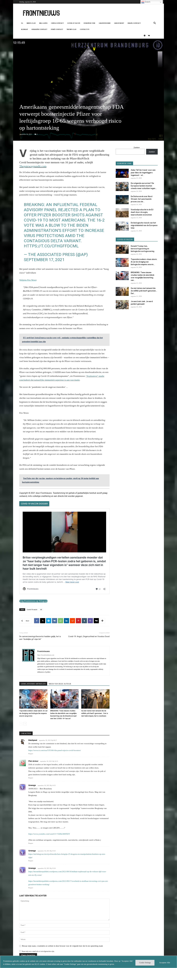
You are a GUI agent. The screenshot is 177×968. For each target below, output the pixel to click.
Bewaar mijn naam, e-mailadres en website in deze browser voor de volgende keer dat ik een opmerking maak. (62, 946)
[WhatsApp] (60, 620)
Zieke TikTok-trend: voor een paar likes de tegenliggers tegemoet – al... (143, 172)
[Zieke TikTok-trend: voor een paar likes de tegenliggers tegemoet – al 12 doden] (122, 173)
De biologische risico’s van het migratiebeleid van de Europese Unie (144, 225)
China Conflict (57, 23)
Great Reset (119, 23)
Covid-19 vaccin (73, 23)
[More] (102, 620)
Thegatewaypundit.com (32, 166)
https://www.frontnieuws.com (45, 655)
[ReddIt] (72, 620)
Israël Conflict (134, 23)
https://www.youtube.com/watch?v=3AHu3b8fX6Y (49, 834)
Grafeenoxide (105, 23)
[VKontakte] (149, 35)
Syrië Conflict (57, 29)
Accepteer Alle (164, 963)
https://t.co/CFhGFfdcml (51, 245)
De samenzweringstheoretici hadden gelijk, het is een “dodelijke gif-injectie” (40, 637)
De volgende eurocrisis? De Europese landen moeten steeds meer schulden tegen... (144, 185)
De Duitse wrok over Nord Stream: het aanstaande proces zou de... (141, 199)
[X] (42, 620)
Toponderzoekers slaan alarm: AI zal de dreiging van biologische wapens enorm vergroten (33, 713)
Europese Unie (89, 23)
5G (22, 23)
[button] (154, 23)
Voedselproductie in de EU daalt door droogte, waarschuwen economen (142, 212)
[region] (88, 962)
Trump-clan (71, 29)
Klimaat (24, 29)
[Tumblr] (84, 620)
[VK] (54, 620)
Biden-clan (31, 23)
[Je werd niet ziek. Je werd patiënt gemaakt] (122, 304)
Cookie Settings (145, 963)
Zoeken (137, 147)
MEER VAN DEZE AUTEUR (60, 684)
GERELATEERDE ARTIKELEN (33, 684)
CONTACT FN (84, 29)
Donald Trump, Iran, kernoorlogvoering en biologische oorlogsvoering (142, 248)
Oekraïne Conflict (39, 29)
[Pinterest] (78, 620)
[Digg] (96, 620)
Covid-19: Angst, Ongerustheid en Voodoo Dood (88, 636)
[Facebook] (36, 620)
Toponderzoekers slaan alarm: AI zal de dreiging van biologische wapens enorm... (144, 261)
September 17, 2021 (44, 259)
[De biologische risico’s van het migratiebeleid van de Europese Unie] (122, 226)
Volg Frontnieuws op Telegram (33, 601)
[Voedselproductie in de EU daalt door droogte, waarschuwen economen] (122, 212)
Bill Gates (43, 23)
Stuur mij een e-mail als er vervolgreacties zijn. (38, 951)
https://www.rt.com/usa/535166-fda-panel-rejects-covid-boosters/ (54, 750)
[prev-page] (21, 723)
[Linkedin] (66, 620)
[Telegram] (145, 35)
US (41, 609)
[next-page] (25, 723)
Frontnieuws (43, 651)
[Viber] (90, 620)
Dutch (147, 2)
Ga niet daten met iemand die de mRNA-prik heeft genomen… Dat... (144, 290)
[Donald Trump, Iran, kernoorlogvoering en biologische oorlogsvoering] (122, 249)
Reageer (30, 753)
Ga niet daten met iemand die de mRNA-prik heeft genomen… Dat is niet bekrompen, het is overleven (94, 713)
